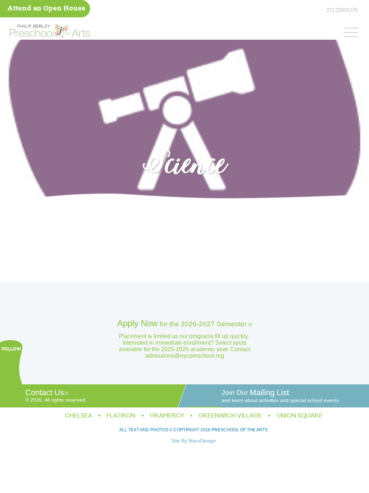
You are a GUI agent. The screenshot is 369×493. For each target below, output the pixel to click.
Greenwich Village (230, 415)
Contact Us (44, 392)
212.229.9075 (342, 10)
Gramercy (167, 415)
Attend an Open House (46, 8)
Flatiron (121, 415)
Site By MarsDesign (193, 441)
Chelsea (78, 415)
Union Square (299, 415)
